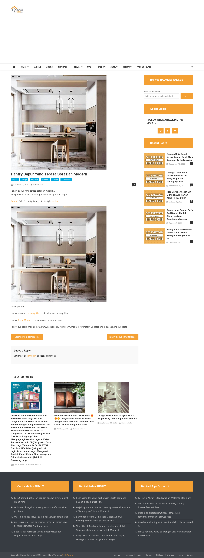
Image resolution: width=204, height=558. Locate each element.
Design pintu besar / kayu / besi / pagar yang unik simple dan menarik (118, 417)
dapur (14, 179)
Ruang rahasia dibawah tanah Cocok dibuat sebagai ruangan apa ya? (179, 234)
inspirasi (34, 179)
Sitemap (170, 555)
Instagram (116, 555)
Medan (102, 67)
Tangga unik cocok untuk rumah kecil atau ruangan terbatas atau (180, 157)
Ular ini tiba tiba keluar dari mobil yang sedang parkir (41, 516)
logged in (31, 355)
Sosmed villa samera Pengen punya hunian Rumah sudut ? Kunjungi (29, 336)
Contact (127, 67)
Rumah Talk (38, 184)
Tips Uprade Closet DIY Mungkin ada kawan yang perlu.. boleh (179, 195)
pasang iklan (34, 313)
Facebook (129, 555)
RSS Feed (159, 555)
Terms (180, 555)
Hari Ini (37, 67)
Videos (49, 67)
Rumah (14, 201)
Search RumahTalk (152, 91)
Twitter (139, 555)
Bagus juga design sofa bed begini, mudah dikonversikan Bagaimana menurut (180, 215)
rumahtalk (66, 179)
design (24, 179)
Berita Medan (24, 320)
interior (45, 179)
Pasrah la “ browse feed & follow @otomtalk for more (164, 497)
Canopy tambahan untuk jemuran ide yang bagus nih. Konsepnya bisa (177, 177)
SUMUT (114, 67)
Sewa (76, 67)
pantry (55, 179)
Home (23, 67)
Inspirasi (62, 67)
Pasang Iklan (143, 67)
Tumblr (149, 555)
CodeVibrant (67, 555)
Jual (89, 67)
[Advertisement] (102, 41)
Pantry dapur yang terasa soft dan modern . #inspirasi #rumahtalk (124, 336)
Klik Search (187, 97)
